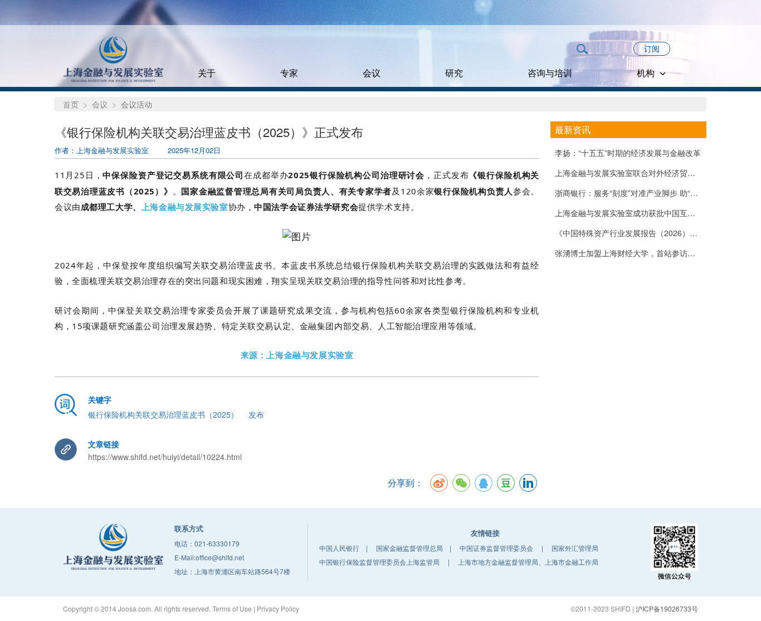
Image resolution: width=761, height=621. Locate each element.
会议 (371, 72)
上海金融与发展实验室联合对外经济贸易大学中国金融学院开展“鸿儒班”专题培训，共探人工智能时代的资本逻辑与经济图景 (628, 172)
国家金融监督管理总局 (409, 547)
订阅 (652, 48)
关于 (207, 72)
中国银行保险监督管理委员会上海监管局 (379, 561)
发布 (256, 414)
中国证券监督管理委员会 (496, 547)
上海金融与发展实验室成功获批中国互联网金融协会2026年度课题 (628, 212)
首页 (71, 104)
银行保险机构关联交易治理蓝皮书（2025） (163, 414)
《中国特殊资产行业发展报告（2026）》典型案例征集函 (628, 232)
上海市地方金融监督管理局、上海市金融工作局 (528, 561)
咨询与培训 (550, 72)
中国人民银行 (339, 547)
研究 (454, 72)
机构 (647, 72)
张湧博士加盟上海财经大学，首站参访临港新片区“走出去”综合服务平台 (628, 252)
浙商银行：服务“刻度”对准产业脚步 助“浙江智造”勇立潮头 (628, 192)
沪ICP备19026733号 (667, 608)
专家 (289, 72)
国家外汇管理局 (575, 547)
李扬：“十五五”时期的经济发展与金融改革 (628, 152)
